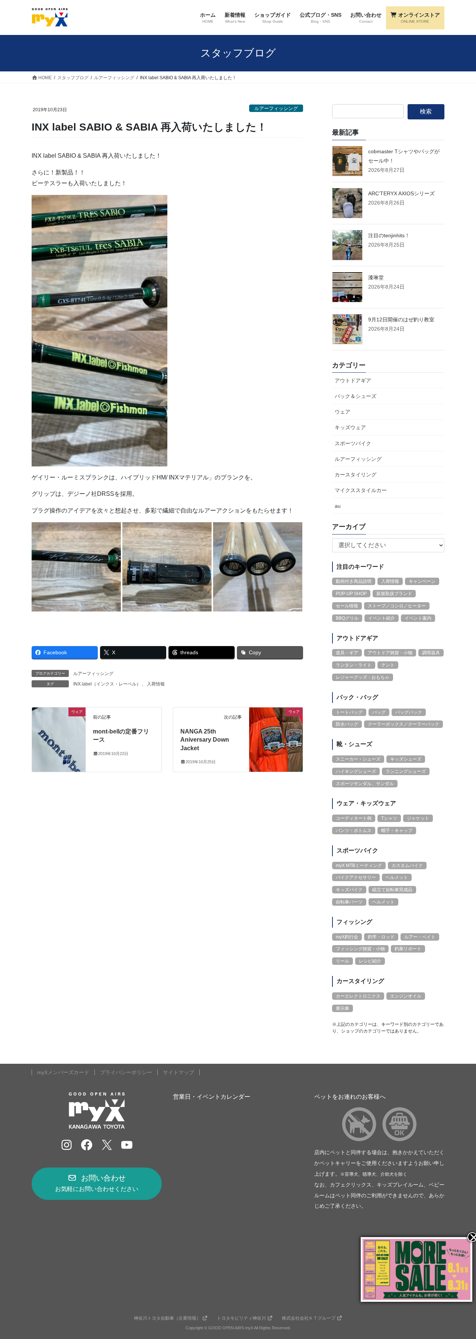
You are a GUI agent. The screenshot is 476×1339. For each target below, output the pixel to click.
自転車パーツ (349, 902)
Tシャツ (389, 818)
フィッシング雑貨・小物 (360, 948)
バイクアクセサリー (356, 877)
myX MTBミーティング (359, 865)
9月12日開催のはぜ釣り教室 (401, 319)
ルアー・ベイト (419, 937)
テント (388, 665)
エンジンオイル (405, 996)
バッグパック (408, 712)
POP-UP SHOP (351, 593)
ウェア (342, 412)
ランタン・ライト (354, 665)
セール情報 (347, 606)
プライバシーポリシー (126, 1072)
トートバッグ (349, 712)
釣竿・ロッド (381, 937)
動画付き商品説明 (354, 581)
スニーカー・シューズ (358, 759)
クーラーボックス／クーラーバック (403, 724)
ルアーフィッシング (276, 108)
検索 (426, 111)
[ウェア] (59, 735)
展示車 (342, 1008)
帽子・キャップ (396, 830)
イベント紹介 (381, 618)
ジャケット (418, 818)
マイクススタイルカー (361, 490)
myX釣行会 (347, 937)
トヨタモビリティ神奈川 (241, 1318)
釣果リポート (408, 948)
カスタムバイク (407, 865)
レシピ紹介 (370, 961)
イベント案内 (418, 618)
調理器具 (431, 652)
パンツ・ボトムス (354, 830)
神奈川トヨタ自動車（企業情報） (167, 1318)
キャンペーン (422, 581)
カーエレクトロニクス (358, 996)
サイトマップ (178, 1072)
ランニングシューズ (406, 771)
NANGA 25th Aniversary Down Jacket (204, 739)
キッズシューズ (405, 759)
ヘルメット (397, 877)
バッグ (379, 712)
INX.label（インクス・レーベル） (107, 684)
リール (342, 961)
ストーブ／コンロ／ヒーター (397, 606)
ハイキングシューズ (356, 771)
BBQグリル (347, 618)
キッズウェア (350, 427)
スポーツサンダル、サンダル (365, 783)
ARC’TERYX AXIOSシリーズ (401, 193)
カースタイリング (355, 475)
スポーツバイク (353, 443)
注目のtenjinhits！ (389, 235)
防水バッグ (347, 724)
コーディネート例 (354, 818)
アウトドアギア (353, 380)
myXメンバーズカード (63, 1072)
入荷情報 (156, 684)
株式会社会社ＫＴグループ (308, 1318)
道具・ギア (347, 652)
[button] (97, 1184)
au (338, 506)
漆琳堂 (376, 277)
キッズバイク (349, 889)
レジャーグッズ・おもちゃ (362, 677)
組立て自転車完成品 (392, 889)
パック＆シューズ (355, 396)
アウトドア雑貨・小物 (390, 652)
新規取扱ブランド (394, 593)
